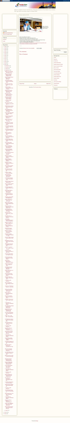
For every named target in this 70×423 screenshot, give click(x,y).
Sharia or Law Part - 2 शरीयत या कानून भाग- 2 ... (9, 223)
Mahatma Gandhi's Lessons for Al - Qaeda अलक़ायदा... (8, 98)
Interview (55, 79)
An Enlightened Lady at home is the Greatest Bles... (9, 320)
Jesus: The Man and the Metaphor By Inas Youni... (9, 184)
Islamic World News (57, 62)
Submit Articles (56, 83)
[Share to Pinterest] (41, 48)
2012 (5, 412)
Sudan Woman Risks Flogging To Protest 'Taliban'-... (9, 339)
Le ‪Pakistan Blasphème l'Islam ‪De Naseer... (9, 382)
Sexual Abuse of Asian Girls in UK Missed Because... (9, 332)
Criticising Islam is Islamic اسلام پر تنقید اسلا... (9, 213)
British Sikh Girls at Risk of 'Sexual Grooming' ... (9, 356)
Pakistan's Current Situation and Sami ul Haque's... (9, 156)
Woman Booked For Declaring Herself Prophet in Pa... (8, 375)
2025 (5, 46)
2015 (5, 61)
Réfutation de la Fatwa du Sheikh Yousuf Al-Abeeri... (9, 123)
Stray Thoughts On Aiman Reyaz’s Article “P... (9, 283)
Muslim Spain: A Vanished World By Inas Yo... (8, 293)
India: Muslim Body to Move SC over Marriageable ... (8, 191)
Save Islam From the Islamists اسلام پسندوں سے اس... (9, 103)
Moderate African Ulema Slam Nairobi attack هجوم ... (9, 107)
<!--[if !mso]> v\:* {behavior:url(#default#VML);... (9, 303)
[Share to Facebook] (40, 48)
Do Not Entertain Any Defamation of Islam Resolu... (9, 258)
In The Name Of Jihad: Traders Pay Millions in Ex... (9, 179)
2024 (5, 48)
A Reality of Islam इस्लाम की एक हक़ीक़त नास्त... (9, 197)
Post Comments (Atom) (37, 87)
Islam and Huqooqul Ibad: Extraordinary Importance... (8, 150)
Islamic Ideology (57, 74)
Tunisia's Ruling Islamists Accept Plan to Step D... (9, 88)
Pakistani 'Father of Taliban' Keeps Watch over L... (9, 278)
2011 (5, 413)
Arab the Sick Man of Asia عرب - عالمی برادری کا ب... (8, 120)
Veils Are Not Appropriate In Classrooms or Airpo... (9, 261)
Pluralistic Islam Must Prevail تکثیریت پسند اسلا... (9, 84)
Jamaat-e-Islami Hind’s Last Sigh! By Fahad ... (9, 254)
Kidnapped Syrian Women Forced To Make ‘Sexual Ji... (8, 94)
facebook (4, 39)
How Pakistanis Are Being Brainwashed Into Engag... (9, 110)
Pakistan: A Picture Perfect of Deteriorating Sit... (8, 401)
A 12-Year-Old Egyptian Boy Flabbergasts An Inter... (9, 313)
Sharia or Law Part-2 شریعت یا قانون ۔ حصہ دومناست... (9, 248)
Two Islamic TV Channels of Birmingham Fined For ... (8, 379)
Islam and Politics (57, 71)
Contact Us (56, 60)
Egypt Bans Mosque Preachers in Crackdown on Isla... (9, 329)
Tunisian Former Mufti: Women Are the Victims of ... (9, 117)
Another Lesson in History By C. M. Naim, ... (8, 133)
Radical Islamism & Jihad (58, 64)
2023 (5, 49)
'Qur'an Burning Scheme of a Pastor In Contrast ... (9, 153)
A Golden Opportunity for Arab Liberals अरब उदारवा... (9, 140)
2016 (5, 59)
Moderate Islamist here (8, 32)
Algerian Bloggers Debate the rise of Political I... (8, 160)
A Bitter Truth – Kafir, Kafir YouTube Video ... (9, 316)
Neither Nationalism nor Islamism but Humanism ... (9, 271)
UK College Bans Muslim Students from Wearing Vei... (9, 306)
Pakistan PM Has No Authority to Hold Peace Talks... (8, 91)
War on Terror (56, 67)
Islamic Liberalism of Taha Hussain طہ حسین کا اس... (8, 200)
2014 (5, 62)
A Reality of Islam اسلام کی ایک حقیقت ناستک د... (9, 300)
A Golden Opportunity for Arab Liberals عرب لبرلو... (9, 188)
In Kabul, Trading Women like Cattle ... (9, 173)
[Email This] (37, 48)
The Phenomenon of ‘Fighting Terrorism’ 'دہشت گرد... (8, 323)
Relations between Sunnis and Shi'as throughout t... (8, 231)
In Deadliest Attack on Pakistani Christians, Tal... (9, 194)
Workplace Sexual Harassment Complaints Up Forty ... (9, 346)
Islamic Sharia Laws (57, 76)
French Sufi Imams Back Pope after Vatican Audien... (9, 113)
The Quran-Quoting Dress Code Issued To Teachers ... (9, 136)
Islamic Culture (56, 78)
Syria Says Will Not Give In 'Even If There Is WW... (9, 353)
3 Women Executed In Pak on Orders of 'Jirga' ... (9, 264)
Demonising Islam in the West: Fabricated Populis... (9, 394)
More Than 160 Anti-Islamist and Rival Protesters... (8, 349)
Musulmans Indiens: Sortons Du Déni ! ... (9, 229)
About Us (55, 59)
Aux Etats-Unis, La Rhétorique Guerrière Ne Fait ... (9, 216)
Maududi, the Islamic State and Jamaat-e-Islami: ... (9, 296)
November (7, 67)
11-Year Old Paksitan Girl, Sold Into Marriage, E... (8, 366)
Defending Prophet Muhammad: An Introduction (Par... (8, 359)
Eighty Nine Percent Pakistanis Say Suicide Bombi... (8, 310)
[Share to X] (39, 48)
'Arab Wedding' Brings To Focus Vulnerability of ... (9, 391)
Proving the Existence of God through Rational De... (9, 342)
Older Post (48, 83)
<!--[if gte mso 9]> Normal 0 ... (8, 101)
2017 (5, 58)
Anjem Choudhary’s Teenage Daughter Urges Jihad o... (8, 146)
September (7, 70)
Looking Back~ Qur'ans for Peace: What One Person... (9, 126)
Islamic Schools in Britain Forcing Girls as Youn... (9, 225)
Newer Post (22, 83)
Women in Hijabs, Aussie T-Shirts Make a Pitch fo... (9, 238)
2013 (5, 64)
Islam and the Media (57, 81)
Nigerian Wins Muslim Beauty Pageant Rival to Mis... (9, 203)
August (6, 410)
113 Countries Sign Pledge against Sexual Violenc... (9, 143)
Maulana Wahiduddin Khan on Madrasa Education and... (8, 363)
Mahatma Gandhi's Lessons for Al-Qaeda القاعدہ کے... (9, 234)
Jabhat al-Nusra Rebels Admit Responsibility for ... (9, 385)
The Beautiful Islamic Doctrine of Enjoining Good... (9, 81)
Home (35, 83)
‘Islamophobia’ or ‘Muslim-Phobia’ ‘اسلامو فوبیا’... (8, 175)
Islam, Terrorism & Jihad (58, 66)
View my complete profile (7, 34)
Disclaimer (56, 85)
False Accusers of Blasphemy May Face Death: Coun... (9, 206)
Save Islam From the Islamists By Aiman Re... (8, 170)
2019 (5, 55)
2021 (5, 52)
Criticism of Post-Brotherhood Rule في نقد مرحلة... (9, 251)
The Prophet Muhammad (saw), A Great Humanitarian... (9, 220)
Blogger (37, 420)
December (7, 65)
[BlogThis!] (38, 48)
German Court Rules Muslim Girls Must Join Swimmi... (8, 290)
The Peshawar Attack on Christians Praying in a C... (9, 130)
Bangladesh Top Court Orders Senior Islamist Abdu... (9, 241)
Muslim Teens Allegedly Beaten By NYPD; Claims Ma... (9, 404)
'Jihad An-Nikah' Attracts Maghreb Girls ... (9, 182)
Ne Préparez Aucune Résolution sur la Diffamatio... (8, 268)
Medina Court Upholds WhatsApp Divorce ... (9, 72)
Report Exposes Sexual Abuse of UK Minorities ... (9, 78)
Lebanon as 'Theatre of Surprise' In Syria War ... (9, 287)
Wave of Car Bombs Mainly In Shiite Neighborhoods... (8, 74)
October (6, 68)
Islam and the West (57, 69)
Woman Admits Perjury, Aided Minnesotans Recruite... (9, 407)
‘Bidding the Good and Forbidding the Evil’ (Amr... (9, 244)
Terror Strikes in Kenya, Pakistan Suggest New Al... (9, 166)
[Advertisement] (10, 21)
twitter (4, 41)
